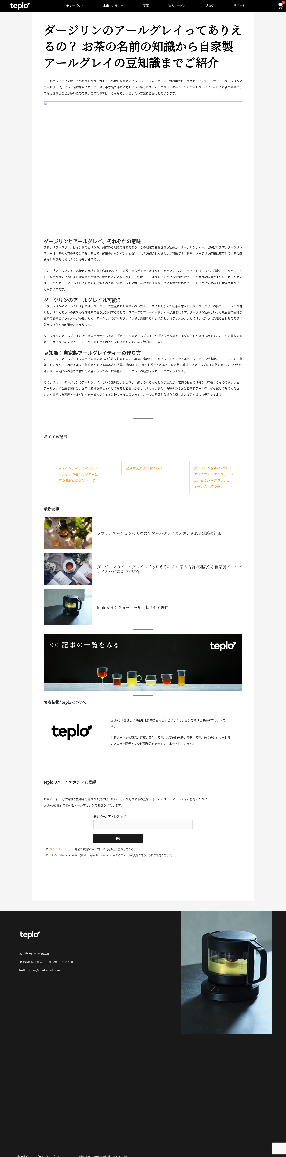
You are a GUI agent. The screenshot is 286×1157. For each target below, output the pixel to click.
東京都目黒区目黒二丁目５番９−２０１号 (46, 962)
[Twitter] (50, 1147)
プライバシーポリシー (62, 849)
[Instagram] (21, 1147)
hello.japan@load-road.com (39, 970)
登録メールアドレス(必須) (110, 816)
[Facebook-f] (36, 1147)
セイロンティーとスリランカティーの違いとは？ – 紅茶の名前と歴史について (78, 474)
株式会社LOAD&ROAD (34, 953)
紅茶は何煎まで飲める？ (144, 468)
